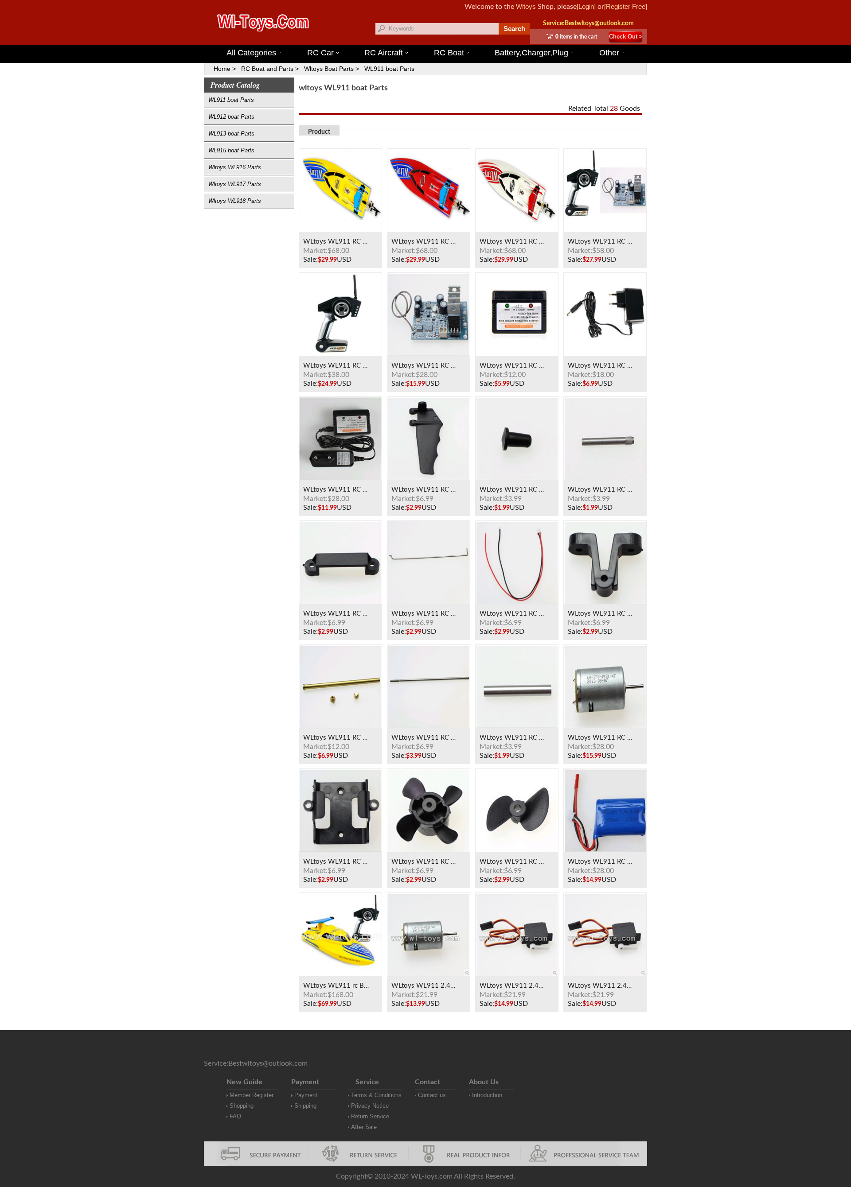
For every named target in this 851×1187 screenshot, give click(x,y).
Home (222, 68)
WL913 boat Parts (231, 133)
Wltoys (526, 6)
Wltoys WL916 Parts (234, 167)
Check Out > (626, 36)
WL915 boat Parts (231, 150)
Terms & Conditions (376, 1095)
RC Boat (449, 52)
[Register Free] (625, 6)
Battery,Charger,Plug (531, 52)
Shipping (305, 1105)
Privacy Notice (370, 1105)
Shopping (242, 1105)
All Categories (251, 52)
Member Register (251, 1095)
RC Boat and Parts (267, 68)
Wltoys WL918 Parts (234, 201)
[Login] (586, 6)
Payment (305, 1095)
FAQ (235, 1116)
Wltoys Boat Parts (329, 68)
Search (514, 28)
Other (609, 52)
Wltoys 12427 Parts (479, 39)
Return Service (370, 1116)
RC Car (320, 52)
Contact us (432, 1095)
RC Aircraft (383, 52)
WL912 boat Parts (231, 116)
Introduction (487, 1095)
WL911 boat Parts (389, 68)
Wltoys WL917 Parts (234, 184)
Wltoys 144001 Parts (438, 39)
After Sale (364, 1127)
